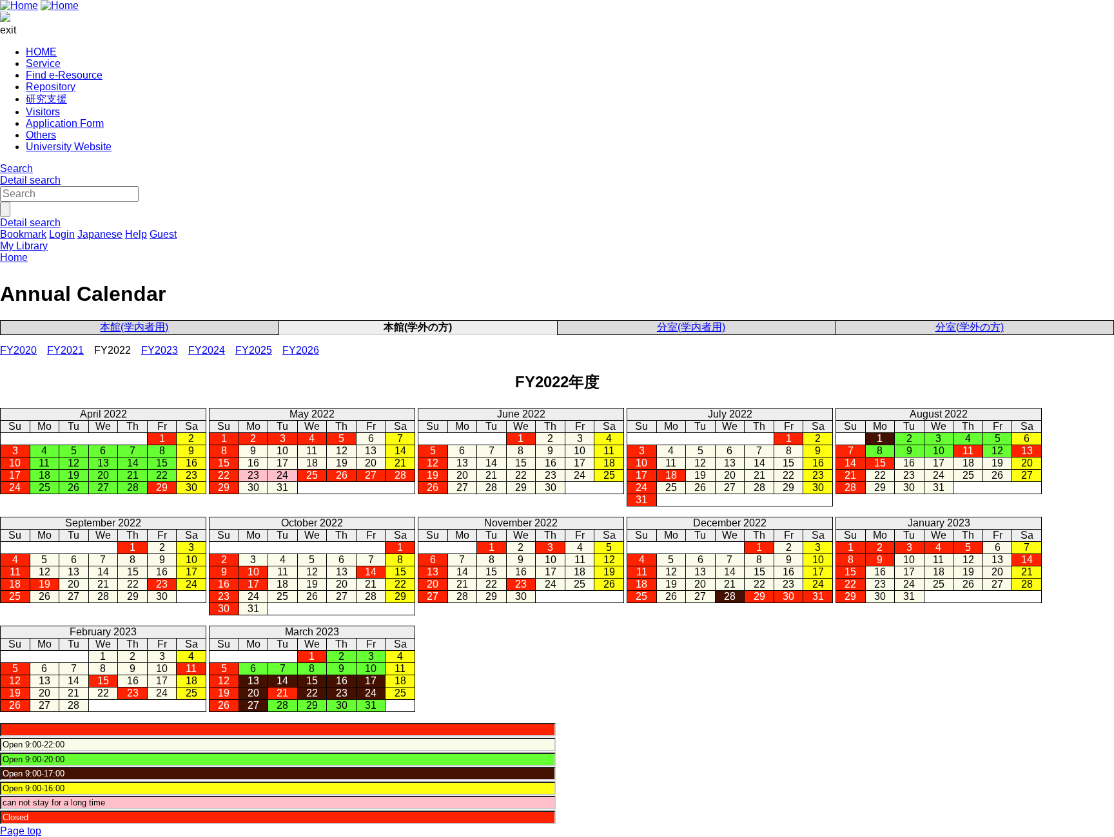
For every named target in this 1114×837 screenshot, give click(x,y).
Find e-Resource (64, 75)
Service (43, 63)
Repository (50, 86)
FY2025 (253, 350)
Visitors (43, 111)
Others (41, 135)
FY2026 (300, 350)
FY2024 (206, 350)
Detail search (30, 180)
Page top (20, 830)
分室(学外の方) (969, 327)
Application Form (65, 123)
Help (136, 234)
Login (62, 234)
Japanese (99, 234)
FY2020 (18, 350)
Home (14, 257)
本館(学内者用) (134, 327)
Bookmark (23, 234)
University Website (69, 146)
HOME (41, 51)
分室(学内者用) (691, 327)
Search (16, 168)
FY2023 (159, 350)
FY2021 (65, 350)
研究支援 (46, 98)
